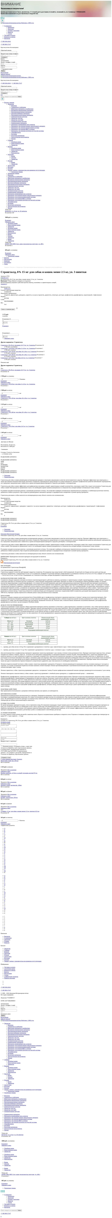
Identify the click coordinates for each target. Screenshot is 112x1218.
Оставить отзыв (5, 722)
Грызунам (11, 154)
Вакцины (14, 105)
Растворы (14, 134)
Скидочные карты (9, 968)
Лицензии (7, 939)
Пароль (3, 65)
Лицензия (11, 29)
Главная (6, 267)
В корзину (8, 220)
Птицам (10, 161)
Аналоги (4, 284)
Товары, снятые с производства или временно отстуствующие (26, 170)
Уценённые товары (13, 173)
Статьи (10, 33)
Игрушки (10, 167)
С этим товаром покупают (8, 759)
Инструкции (8, 259)
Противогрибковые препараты (20, 113)
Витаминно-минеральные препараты (22, 110)
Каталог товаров (9, 102)
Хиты (6, 264)
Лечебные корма (16, 142)
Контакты (7, 38)
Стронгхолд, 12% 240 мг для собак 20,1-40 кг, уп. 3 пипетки (18, 354)
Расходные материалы (17, 135)
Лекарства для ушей (17, 120)
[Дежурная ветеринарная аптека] (11, 75)
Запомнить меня (7, 69)
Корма (13, 156)
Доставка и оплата (9, 35)
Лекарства (11, 104)
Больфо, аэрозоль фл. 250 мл (9, 797)
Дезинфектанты (16, 132)
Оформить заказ (10, 222)
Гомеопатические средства (19, 116)
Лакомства (14, 145)
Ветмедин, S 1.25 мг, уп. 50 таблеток (16, 211)
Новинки (7, 261)
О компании (8, 26)
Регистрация (4, 72)
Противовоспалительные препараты (22, 115)
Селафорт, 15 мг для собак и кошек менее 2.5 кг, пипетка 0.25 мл (20, 811)
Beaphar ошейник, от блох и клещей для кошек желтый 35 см (19, 773)
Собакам (10, 140)
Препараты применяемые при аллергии (23, 124)
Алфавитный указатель (11, 976)
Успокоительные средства (19, 121)
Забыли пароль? (5, 74)
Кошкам (10, 146)
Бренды (6, 257)
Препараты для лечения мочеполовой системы (25, 127)
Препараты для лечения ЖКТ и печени (23, 129)
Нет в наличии (11, 770)
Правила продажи (9, 978)
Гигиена (10, 168)
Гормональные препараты (19, 123)
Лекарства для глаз (16, 118)
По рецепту (7, 262)
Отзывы (17, 534)
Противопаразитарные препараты (21, 112)
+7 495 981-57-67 (6, 44)
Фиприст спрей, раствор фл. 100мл (11, 785)
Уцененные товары (17, 172)
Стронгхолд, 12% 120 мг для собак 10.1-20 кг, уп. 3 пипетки (18, 351)
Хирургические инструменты (20, 137)
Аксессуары (11, 165)
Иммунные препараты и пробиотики (22, 109)
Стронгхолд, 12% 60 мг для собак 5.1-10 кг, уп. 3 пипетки (18, 348)
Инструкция (10, 534)
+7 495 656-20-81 (6, 41)
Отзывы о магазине (13, 30)
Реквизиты (11, 27)
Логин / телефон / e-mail (8, 62)
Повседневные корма (17, 143)
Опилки (13, 157)
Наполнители (15, 153)
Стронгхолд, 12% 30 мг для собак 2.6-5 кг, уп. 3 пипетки (17, 358)
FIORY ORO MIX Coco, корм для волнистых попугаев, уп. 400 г (24, 244)
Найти (19, 96)
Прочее (13, 138)
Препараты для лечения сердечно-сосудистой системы (27, 131)
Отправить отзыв (5, 757)
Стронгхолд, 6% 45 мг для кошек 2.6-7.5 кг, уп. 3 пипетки (18, 345)
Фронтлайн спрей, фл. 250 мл (9, 761)
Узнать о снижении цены (7, 309)
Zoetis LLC (7, 288)
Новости (10, 32)
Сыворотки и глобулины (18, 107)
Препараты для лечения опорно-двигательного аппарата (28, 126)
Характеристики (9, 477)
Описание (7, 475)
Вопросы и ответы (9, 37)
